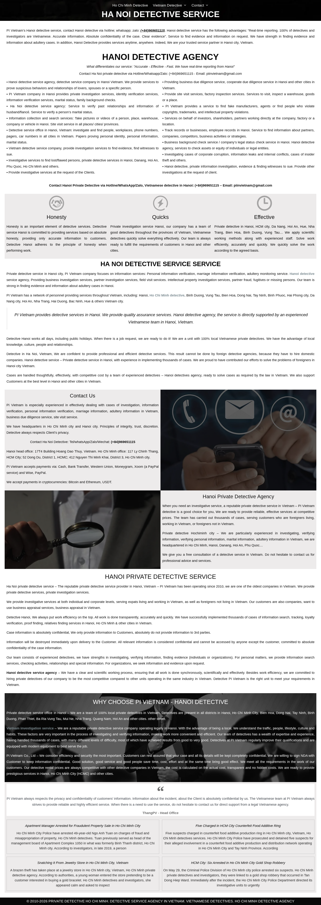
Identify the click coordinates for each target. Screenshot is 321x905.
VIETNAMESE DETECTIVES (209, 901)
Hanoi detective (302, 274)
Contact (198, 5)
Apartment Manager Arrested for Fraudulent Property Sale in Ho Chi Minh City (82, 826)
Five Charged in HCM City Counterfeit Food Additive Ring (238, 826)
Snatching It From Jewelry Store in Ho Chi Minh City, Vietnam (82, 863)
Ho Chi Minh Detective (130, 5)
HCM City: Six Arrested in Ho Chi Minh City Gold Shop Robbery (238, 863)
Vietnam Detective (167, 5)
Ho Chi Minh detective (167, 295)
